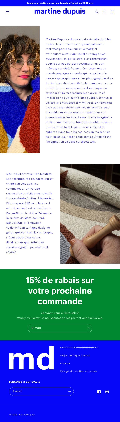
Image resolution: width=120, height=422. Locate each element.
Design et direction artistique (78, 371)
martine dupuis (26, 414)
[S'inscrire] (88, 328)
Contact (65, 363)
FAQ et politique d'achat (75, 355)
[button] (8, 11)
